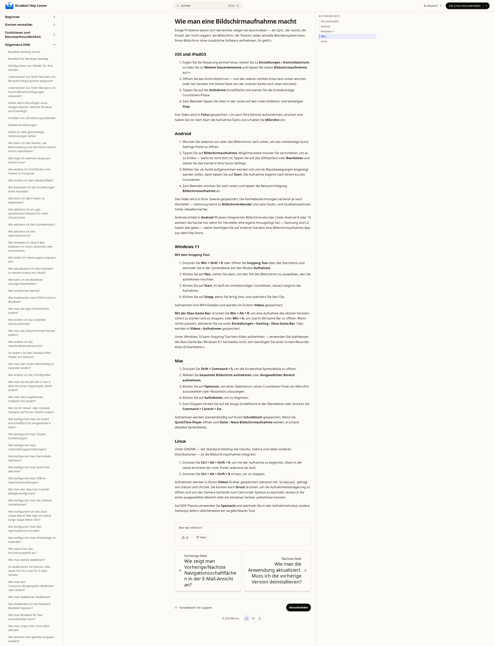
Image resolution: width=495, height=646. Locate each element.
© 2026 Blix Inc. (231, 618)
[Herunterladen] (486, 6)
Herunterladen (298, 607)
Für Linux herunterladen (464, 6)
